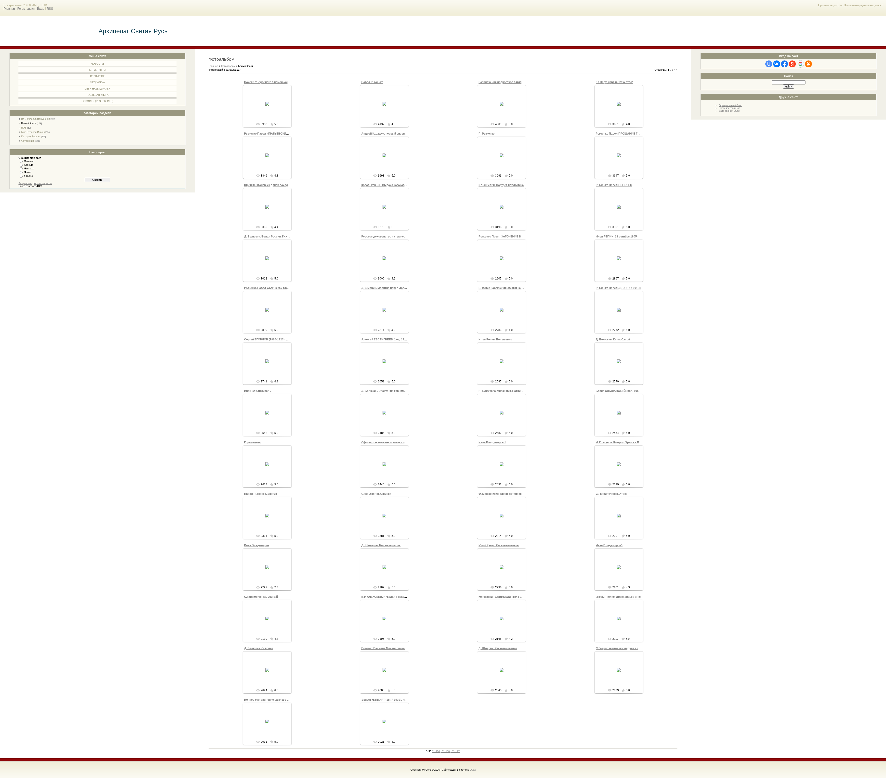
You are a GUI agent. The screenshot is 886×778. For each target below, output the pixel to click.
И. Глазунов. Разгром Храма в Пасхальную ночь (629, 442)
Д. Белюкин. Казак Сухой (613, 339)
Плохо (27, 172)
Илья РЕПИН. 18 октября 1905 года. (620, 236)
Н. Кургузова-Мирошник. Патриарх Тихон (506, 391)
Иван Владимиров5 (609, 545)
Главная (9, 8)
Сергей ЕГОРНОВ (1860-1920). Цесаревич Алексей (278, 339)
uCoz (473, 769)
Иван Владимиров (256, 545)
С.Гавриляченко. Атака (611, 494)
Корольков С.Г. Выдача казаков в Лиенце (389, 185)
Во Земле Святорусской (35, 118)
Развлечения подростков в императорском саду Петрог (517, 82)
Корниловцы (252, 442)
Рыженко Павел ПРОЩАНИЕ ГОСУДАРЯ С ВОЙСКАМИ (633, 133)
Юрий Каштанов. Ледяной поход (266, 185)
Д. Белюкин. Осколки (258, 648)
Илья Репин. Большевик (495, 339)
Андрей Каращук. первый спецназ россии (389, 133)
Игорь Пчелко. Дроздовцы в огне (618, 596)
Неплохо (29, 168)
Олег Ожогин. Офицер (376, 494)
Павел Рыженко (372, 82)
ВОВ (24, 127)
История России (30, 136)
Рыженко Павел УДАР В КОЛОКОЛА (268, 288)
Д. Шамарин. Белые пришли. (381, 545)
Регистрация (26, 8)
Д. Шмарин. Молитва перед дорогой (385, 288)
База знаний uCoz (729, 110)
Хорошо (28, 164)
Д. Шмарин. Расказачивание (498, 648)
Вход (40, 8)
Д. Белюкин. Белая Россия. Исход (267, 236)
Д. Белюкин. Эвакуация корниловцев (386, 391)
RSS (50, 8)
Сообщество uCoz (729, 108)
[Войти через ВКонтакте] (776, 63)
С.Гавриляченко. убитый (261, 596)
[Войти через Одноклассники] (808, 63)
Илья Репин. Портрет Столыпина (501, 185)
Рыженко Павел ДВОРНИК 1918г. (618, 288)
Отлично (29, 161)
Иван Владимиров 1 (492, 442)
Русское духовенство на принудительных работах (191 (399, 236)
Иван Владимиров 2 (258, 391)
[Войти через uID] (768, 63)
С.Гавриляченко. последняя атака (619, 648)
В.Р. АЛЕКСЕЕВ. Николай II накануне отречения (393, 596)
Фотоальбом (228, 66)
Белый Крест (28, 123)
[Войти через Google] (800, 64)
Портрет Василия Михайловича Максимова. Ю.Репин (397, 648)
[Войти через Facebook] (784, 63)
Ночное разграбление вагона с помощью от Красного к (281, 699)
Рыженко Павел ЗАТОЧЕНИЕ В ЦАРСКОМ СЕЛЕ (511, 236)
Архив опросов (43, 183)
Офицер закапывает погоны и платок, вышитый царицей (400, 442)
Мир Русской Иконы (33, 132)
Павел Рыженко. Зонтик (260, 494)
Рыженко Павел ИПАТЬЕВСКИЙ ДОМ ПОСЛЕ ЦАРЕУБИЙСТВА (287, 133)
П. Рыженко (486, 133)
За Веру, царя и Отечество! (614, 82)
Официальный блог (730, 105)
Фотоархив (27, 140)
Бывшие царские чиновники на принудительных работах (518, 288)
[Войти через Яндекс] (792, 63)
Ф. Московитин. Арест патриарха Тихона (506, 494)
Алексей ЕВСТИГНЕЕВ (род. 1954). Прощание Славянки (399, 339)
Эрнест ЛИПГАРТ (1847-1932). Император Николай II (396, 699)
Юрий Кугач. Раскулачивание (499, 545)
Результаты (25, 183)
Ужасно (28, 175)
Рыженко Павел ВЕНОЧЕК (614, 185)
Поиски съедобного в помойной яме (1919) (273, 82)
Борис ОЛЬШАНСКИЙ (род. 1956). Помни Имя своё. (631, 391)
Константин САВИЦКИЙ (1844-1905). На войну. (510, 596)
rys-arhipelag (269, 109)
